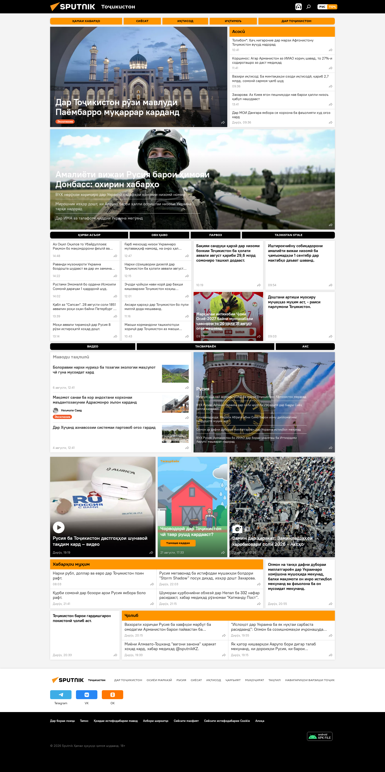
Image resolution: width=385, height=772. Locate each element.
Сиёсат (196, 680)
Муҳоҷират (254, 680)
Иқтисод (213, 680)
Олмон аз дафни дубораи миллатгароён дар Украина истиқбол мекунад (248, 429)
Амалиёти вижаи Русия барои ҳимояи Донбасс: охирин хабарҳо (132, 179)
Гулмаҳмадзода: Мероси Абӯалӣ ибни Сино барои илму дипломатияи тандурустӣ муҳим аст (246, 419)
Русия (202, 389)
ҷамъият (233, 680)
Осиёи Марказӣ (159, 680)
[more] (223, 122)
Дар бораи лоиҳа (62, 721)
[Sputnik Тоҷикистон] (74, 12)
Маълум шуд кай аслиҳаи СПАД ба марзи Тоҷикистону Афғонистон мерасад (251, 397)
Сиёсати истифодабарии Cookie (227, 721)
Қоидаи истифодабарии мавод (116, 721)
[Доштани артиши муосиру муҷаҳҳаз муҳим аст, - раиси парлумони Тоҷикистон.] (300, 316)
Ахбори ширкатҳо (155, 721)
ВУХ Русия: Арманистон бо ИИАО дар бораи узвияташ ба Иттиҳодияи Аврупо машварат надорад (246, 439)
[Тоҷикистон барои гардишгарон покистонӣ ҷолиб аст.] (85, 635)
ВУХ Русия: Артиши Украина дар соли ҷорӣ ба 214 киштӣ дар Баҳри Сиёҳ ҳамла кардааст (249, 407)
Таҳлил (274, 680)
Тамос (84, 721)
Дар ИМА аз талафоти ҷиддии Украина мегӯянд (99, 218)
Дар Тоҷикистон (128, 680)
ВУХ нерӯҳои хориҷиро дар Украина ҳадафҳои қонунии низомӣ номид (120, 194)
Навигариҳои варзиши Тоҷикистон (315, 680)
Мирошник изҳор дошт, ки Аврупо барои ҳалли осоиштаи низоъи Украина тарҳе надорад (123, 206)
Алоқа (259, 721)
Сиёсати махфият (186, 721)
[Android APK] (320, 737)
